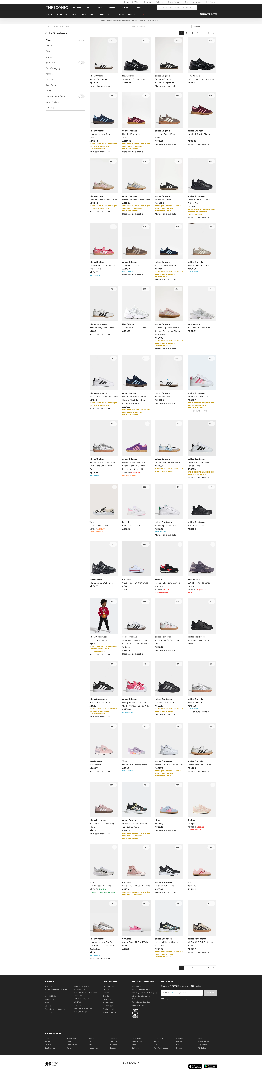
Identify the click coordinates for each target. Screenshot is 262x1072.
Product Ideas (108, 1006)
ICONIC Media (50, 996)
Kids (100, 7)
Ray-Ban (157, 1041)
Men (89, 7)
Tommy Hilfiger (203, 1041)
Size (48, 51)
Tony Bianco (202, 1045)
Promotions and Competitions (56, 1009)
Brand (49, 45)
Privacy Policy (79, 989)
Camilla (70, 1041)
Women (77, 7)
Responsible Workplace (141, 989)
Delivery (147, 2)
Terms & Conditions (81, 986)
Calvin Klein (158, 1038)
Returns (159, 2)
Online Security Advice (83, 999)
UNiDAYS (77, 1002)
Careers (48, 1006)
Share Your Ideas (192, 2)
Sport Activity (52, 102)
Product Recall (108, 1009)
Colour (49, 57)
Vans (90, 1045)
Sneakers (64, 27)
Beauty (125, 7)
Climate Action (138, 1005)
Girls (48, 27)
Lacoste (113, 1048)
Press (47, 1003)
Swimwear (136, 1048)
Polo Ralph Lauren (161, 1048)
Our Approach (137, 986)
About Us (48, 986)
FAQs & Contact (109, 986)
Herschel (113, 1045)
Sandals (179, 1041)
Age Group (51, 85)
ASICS (178, 1045)
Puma (156, 1045)
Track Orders (173, 2)
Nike (134, 1045)
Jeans (200, 1038)
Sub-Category (53, 68)
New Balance (137, 1041)
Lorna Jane (136, 1038)
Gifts (152, 14)
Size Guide (107, 996)
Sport (112, 7)
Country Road (72, 1045)
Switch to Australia (110, 1012)
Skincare (113, 1041)
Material (50, 74)
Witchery (113, 1038)
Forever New (93, 1048)
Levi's (47, 1038)
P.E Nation (202, 1048)
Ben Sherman (50, 1048)
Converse (92, 1038)
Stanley (91, 1041)
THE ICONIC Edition (81, 1012)
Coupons (48, 1012)
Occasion (50, 79)
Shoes (55, 27)
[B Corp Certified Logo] (145, 1014)
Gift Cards (210, 2)
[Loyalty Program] (209, 14)
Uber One (77, 1005)
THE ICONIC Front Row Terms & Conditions (86, 994)
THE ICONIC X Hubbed (83, 1009)
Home (139, 7)
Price (48, 90)
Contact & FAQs (130, 2)
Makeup (48, 1045)
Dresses (179, 1048)
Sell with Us (49, 999)
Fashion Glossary (110, 1003)
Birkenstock (71, 1038)
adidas (47, 1041)
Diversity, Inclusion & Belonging (144, 993)
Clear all (81, 40)
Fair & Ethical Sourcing (141, 1002)
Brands (47, 993)
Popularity (196, 26)
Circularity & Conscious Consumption (141, 997)
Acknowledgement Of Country (56, 989)
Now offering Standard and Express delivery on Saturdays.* (131, 20)
